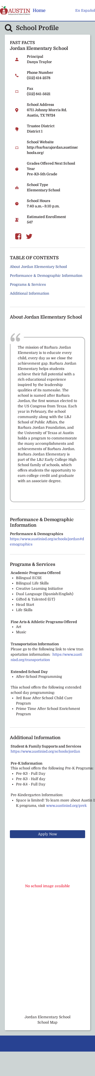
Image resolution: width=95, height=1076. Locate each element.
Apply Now (47, 834)
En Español (85, 10)
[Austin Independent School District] (15, 10)
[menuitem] (39, 10)
